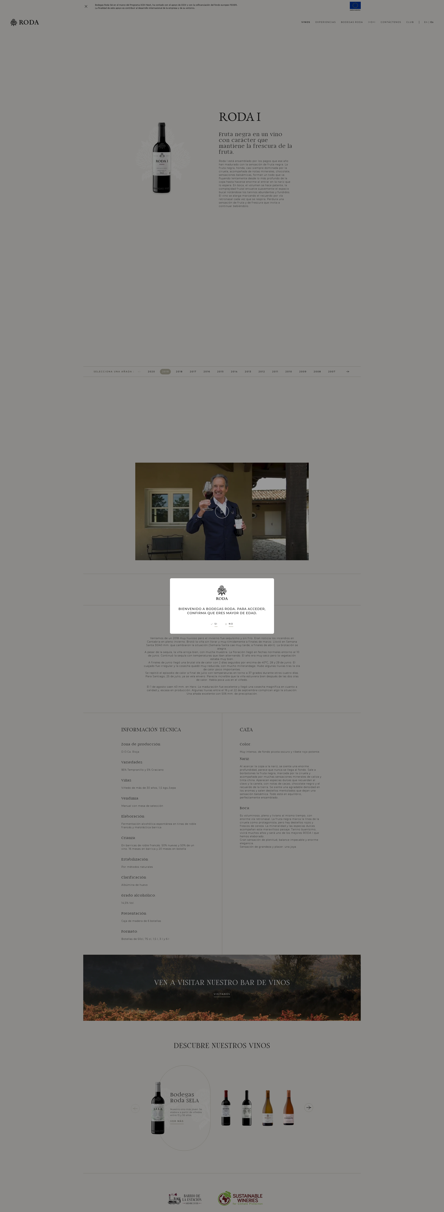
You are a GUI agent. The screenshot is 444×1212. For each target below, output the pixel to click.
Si (216, 623)
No (231, 623)
